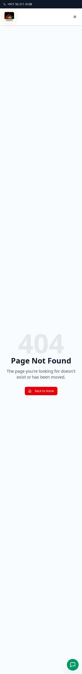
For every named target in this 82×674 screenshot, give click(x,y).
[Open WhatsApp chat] (73, 665)
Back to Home (44, 391)
